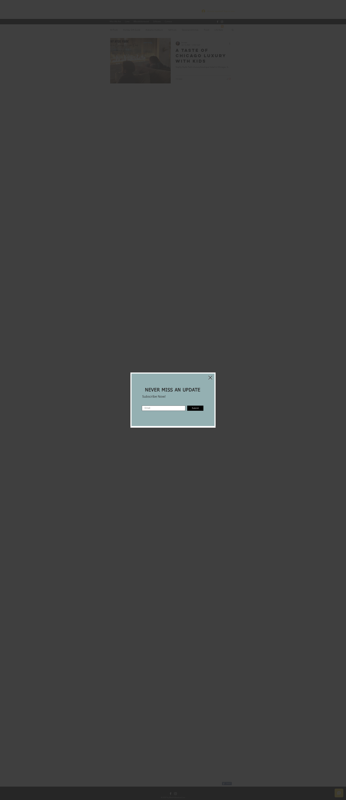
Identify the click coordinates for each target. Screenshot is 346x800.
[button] (210, 378)
